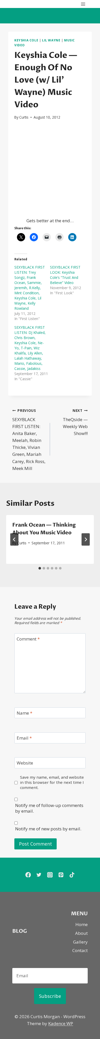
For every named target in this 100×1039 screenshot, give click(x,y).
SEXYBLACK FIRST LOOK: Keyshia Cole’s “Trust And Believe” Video (65, 275)
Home (81, 924)
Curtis (23, 117)
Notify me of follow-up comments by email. (49, 808)
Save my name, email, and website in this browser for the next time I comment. (52, 782)
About (81, 933)
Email (24, 738)
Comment (28, 639)
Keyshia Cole (26, 40)
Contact (80, 950)
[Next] (86, 539)
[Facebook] (28, 874)
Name (24, 713)
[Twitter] (39, 874)
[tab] (39, 568)
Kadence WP (60, 1023)
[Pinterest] (60, 874)
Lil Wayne (51, 40)
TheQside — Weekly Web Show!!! (75, 422)
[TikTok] (71, 874)
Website (25, 763)
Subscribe (50, 996)
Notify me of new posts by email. (48, 829)
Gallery (80, 942)
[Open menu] (83, 4)
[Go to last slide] (14, 539)
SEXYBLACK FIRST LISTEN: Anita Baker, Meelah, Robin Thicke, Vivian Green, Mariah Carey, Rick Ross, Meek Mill (28, 439)
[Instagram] (50, 874)
